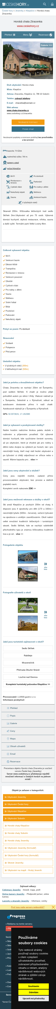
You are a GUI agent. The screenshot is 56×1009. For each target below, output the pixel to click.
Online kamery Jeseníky (13, 894)
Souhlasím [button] (33, 986)
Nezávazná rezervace (28, 122)
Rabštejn (28, 655)
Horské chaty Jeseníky (18, 840)
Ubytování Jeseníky (16, 797)
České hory (27, 771)
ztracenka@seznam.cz (25, 103)
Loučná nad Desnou (28, 677)
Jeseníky (37, 771)
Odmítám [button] (33, 992)
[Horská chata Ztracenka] (28, 563)
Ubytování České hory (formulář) (23, 855)
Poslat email (28, 129)
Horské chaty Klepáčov (18, 825)
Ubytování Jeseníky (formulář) (22, 848)
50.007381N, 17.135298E (19, 414)
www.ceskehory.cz (28, 26)
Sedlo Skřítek (28, 648)
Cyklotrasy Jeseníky (11, 890)
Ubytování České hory (17, 804)
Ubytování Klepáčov (16, 811)
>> (34, 459)
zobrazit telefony (22, 98)
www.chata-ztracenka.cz (18, 110)
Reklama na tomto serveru (19, 924)
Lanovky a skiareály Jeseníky (15, 901)
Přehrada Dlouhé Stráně (28, 670)
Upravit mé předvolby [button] (34, 998)
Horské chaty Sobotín (18, 833)
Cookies (11, 986)
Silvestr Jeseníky (15, 863)
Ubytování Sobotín (16, 818)
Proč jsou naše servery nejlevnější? (28, 907)
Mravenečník (28, 662)
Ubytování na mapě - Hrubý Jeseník (25, 870)
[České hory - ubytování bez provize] (15, 4)
